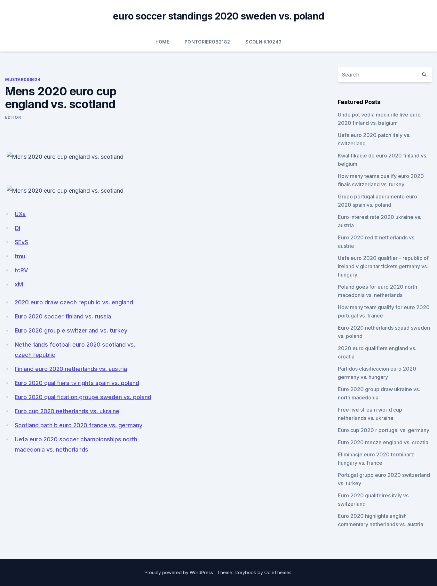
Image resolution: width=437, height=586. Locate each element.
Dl (17, 228)
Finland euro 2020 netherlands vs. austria (71, 368)
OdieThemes (277, 572)
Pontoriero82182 (207, 41)
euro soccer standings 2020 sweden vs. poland (218, 16)
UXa (20, 214)
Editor (13, 117)
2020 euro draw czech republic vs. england (74, 302)
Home (162, 41)
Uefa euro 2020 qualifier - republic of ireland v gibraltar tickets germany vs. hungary (383, 266)
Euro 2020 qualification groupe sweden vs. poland (83, 397)
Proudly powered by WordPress (179, 572)
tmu (20, 256)
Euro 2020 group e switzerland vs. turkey (71, 330)
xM (19, 284)
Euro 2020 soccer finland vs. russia (63, 316)
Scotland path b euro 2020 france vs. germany (78, 425)
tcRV (21, 270)
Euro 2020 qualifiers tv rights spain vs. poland (77, 383)
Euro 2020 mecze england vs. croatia (383, 442)
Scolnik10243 (263, 41)
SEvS (21, 242)
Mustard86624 (22, 79)
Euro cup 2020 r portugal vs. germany (383, 430)
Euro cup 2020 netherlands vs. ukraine (67, 411)
